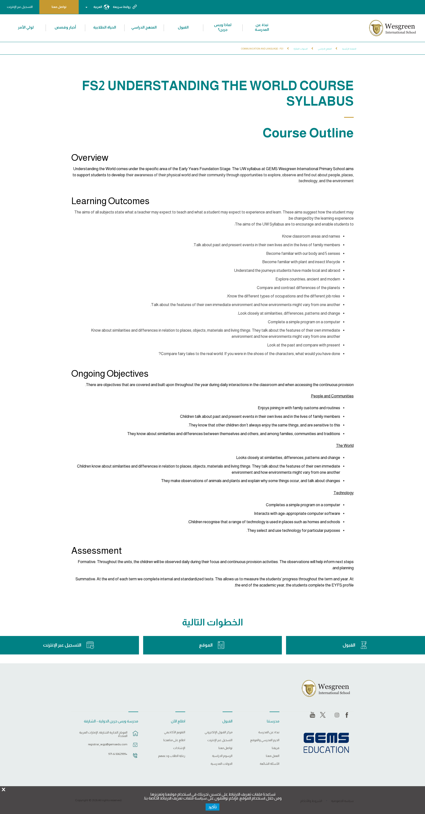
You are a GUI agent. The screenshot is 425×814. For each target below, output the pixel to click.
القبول (183, 27)
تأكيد (212, 807)
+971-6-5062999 (117, 754)
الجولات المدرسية (221, 763)
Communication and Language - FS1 (262, 49)
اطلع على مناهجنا (174, 740)
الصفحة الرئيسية (349, 49)
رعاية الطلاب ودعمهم (171, 756)
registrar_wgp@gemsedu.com (107, 744)
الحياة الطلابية (104, 27)
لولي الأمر (26, 27)
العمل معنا (272, 756)
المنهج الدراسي (144, 27)
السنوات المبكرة (301, 49)
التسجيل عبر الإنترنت (20, 7)
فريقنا (275, 748)
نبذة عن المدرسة (262, 27)
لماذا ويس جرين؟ (222, 27)
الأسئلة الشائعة (269, 763)
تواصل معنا (59, 7)
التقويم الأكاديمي (174, 732)
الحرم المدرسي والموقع (264, 740)
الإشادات (179, 748)
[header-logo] (392, 28)
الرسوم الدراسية (222, 756)
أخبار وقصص (65, 27)
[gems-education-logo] (326, 743)
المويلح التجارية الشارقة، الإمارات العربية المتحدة (103, 734)
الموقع (205, 645)
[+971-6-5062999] (135, 758)
